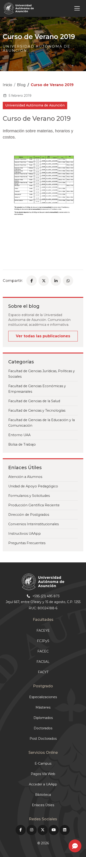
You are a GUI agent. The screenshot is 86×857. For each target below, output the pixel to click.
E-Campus (43, 763)
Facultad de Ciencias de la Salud (34, 401)
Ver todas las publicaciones (43, 336)
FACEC (43, 651)
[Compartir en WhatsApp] (68, 280)
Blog (21, 85)
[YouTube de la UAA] (54, 830)
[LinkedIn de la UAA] (65, 830)
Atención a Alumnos (25, 477)
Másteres (43, 707)
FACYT (43, 672)
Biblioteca (43, 795)
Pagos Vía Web (43, 774)
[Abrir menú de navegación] (59, 8)
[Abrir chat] (75, 845)
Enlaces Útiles (43, 805)
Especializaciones (43, 697)
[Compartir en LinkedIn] (56, 280)
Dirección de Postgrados (28, 515)
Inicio (7, 85)
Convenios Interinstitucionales (33, 524)
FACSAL (43, 662)
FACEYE (43, 630)
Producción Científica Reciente (34, 505)
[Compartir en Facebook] (31, 280)
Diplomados (43, 718)
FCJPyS (43, 641)
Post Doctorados (43, 738)
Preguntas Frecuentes (26, 543)
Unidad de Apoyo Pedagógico (33, 486)
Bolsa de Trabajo (22, 444)
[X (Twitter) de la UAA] (43, 830)
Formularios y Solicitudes (29, 496)
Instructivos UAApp (24, 533)
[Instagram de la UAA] (32, 830)
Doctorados (43, 728)
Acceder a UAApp (43, 784)
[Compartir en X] (44, 280)
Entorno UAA (19, 435)
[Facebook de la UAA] (21, 830)
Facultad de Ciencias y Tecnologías (36, 410)
